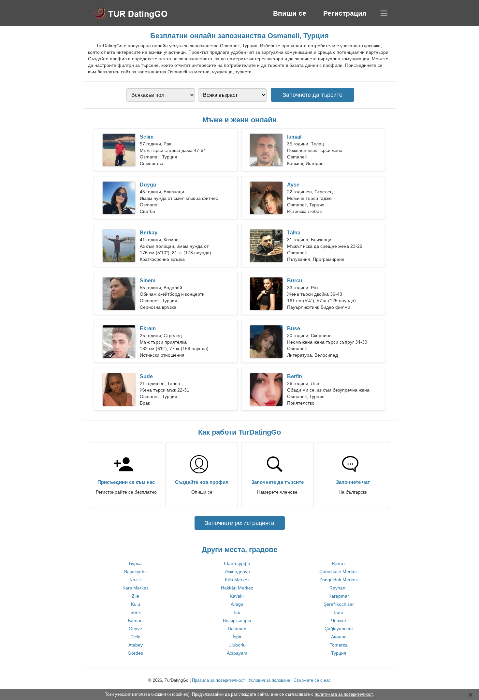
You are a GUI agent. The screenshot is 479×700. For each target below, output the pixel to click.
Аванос (338, 636)
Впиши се (289, 13)
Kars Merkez (136, 587)
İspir (237, 636)
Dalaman (237, 628)
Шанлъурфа (237, 563)
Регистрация (344, 13)
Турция (338, 653)
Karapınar (338, 596)
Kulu (135, 604)
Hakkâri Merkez (237, 587)
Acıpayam (237, 653)
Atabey (135, 645)
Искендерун (237, 571)
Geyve (135, 628)
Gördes (135, 653)
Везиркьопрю (237, 620)
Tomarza (339, 645)
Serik (135, 612)
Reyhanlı (338, 587)
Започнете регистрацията (239, 523)
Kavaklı (237, 596)
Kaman (135, 620)
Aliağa (237, 604)
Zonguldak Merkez (338, 579)
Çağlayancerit (339, 628)
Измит (338, 563)
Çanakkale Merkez (338, 571)
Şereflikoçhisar (339, 604)
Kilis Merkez (237, 579)
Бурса (135, 563)
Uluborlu (237, 645)
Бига (338, 612)
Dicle (135, 636)
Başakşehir (135, 571)
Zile (135, 596)
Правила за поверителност (218, 680)
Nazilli (135, 579)
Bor (237, 612)
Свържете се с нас (312, 680)
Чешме (338, 620)
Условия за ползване (269, 680)
